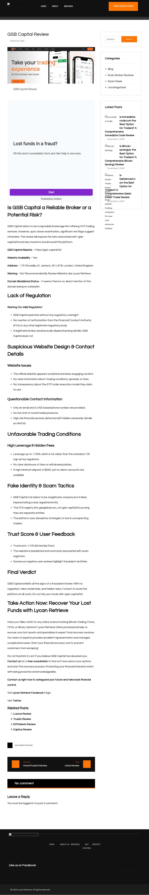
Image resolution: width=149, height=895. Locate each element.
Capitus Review (22, 729)
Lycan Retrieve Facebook (28, 692)
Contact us (14, 661)
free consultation (38, 661)
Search (129, 39)
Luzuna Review (22, 713)
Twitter (17, 700)
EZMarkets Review (24, 724)
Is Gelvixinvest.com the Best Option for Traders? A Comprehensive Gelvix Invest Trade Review (120, 186)
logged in (28, 803)
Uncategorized (117, 87)
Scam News (115, 81)
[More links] (80, 6)
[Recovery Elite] (19, 10)
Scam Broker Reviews (24, 745)
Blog (110, 69)
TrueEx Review (22, 719)
